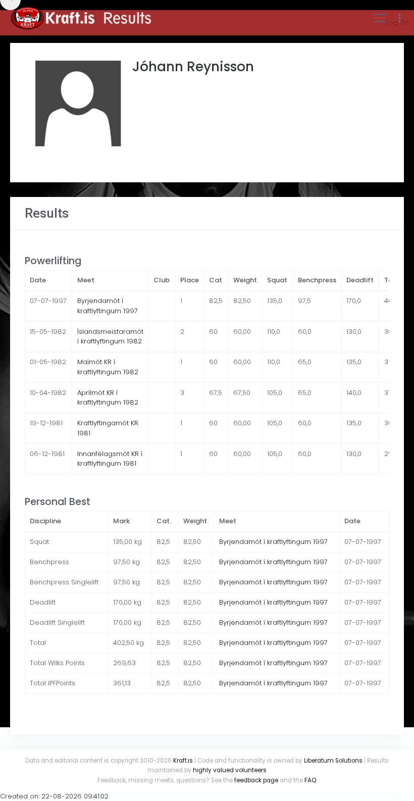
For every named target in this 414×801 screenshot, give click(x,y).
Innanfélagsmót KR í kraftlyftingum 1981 (109, 459)
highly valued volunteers (230, 770)
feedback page (256, 780)
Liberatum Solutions (333, 761)
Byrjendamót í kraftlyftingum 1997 (107, 306)
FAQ (310, 780)
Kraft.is (183, 761)
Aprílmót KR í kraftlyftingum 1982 (107, 398)
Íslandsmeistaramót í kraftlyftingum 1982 (110, 336)
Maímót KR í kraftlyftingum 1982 (107, 367)
